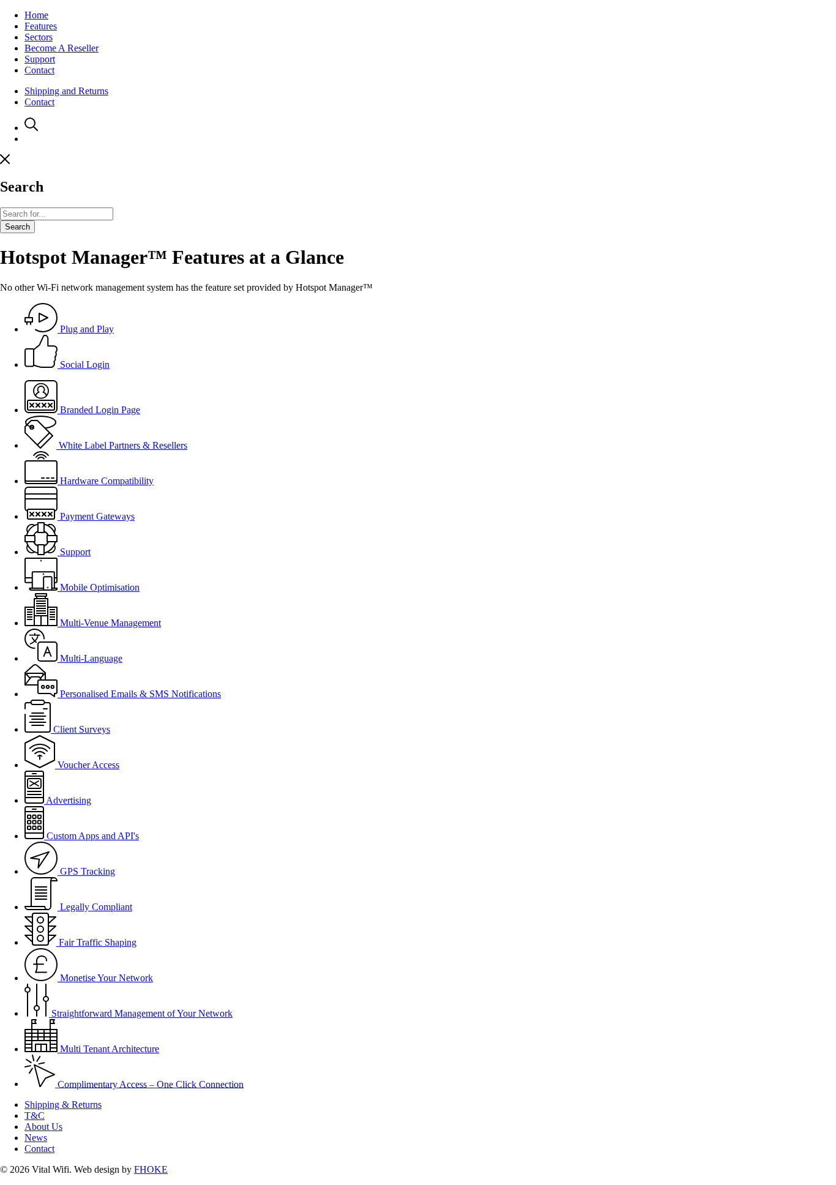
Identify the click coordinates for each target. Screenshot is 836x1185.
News (35, 1137)
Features (40, 26)
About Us (43, 1126)
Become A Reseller (61, 48)
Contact (39, 70)
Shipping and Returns (66, 91)
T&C (34, 1115)
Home (36, 15)
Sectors (38, 37)
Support (39, 59)
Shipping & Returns (63, 1104)
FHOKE (151, 1169)
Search (17, 226)
